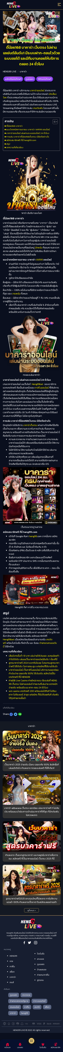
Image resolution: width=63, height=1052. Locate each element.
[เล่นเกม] (31, 1041)
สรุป (8, 144)
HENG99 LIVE (9, 71)
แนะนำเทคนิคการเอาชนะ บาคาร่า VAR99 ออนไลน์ (28, 129)
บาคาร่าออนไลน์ (37, 90)
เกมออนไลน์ (14, 1007)
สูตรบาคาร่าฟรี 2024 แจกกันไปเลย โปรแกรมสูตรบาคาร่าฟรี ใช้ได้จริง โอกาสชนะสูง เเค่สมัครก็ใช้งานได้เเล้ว (34, 664)
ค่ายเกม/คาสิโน (43, 974)
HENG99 (13, 955)
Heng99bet (37, 384)
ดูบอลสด (29, 79)
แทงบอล (40, 959)
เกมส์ (12, 982)
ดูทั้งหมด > (31, 910)
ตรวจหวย (26, 995)
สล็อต (12, 971)
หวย (11, 961)
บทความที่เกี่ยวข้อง (14, 147)
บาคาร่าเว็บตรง (30, 425)
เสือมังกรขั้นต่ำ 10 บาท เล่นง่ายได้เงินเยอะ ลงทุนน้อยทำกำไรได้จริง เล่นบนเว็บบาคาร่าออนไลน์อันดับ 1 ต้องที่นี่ (34, 657)
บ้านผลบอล (41, 969)
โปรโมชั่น (40, 953)
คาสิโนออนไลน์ (42, 387)
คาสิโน (12, 966)
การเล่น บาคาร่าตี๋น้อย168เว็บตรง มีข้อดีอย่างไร (27, 136)
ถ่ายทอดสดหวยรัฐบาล (19, 1001)
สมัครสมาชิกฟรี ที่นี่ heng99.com (21, 140)
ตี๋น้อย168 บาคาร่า (14, 126)
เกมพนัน (16, 293)
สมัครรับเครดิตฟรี (13, 79)
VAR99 (39, 259)
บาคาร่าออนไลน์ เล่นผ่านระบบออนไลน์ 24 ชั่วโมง (27, 133)
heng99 (33, 536)
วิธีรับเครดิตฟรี (45, 79)
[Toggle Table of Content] (53, 121)
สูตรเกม (40, 980)
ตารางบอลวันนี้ (39, 1001)
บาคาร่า (23, 71)
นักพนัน (38, 247)
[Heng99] (24, 5)
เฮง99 (37, 1007)
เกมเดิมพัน (38, 108)
